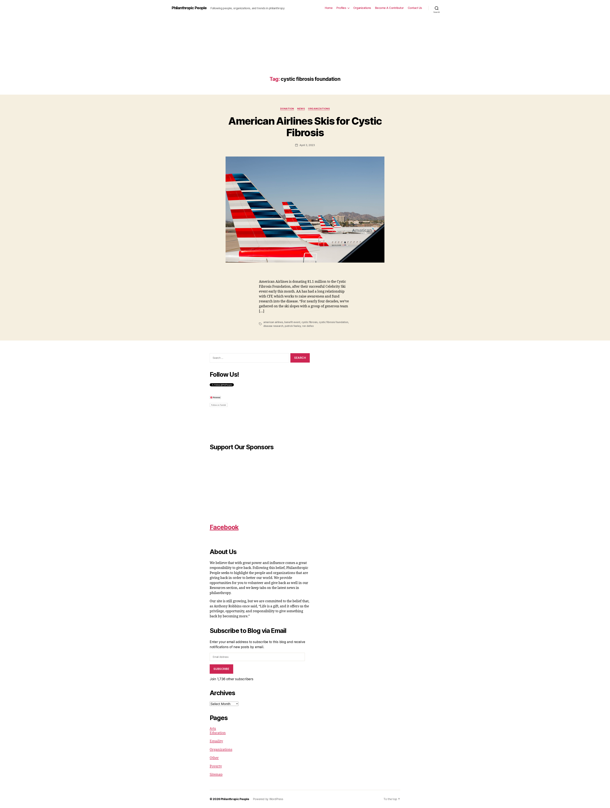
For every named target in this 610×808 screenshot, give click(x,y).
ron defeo (308, 325)
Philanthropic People (189, 8)
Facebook (224, 527)
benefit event (292, 322)
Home (328, 8)
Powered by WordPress (268, 799)
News (301, 108)
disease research (273, 325)
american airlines (273, 322)
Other (214, 758)
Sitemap (216, 774)
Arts (213, 729)
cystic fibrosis (310, 322)
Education (218, 733)
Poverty (216, 766)
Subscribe (221, 669)
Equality (216, 741)
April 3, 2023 (307, 145)
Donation (287, 108)
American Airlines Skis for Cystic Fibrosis (305, 127)
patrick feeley (293, 325)
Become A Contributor (389, 8)
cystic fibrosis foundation (333, 322)
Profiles (341, 8)
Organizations (362, 8)
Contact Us (415, 8)
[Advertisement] (305, 52)
